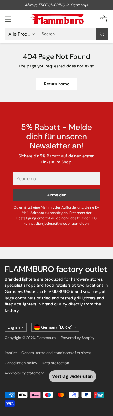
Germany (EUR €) (56, 327)
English (14, 327)
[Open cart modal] (104, 19)
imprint (11, 352)
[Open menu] (8, 19)
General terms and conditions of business (56, 352)
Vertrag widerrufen (72, 376)
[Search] (102, 34)
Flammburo (46, 337)
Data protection (55, 362)
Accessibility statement (24, 373)
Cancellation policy (21, 362)
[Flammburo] (56, 19)
